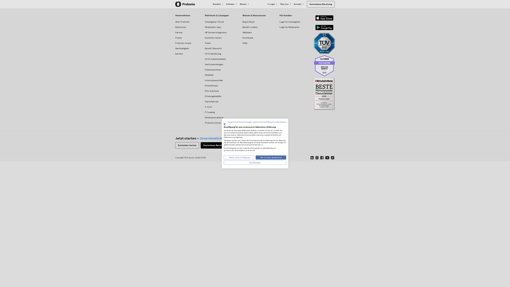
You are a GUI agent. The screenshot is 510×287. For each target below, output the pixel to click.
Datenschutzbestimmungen (240, 122)
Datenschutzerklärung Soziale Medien (270, 122)
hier (261, 145)
